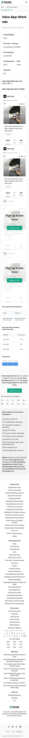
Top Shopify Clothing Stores (15, 598)
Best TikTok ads (14, 619)
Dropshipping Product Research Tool (14, 577)
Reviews (14, 566)
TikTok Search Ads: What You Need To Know (14, 655)
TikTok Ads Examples (14, 611)
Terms (13, 731)
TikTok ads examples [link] (12, 7)
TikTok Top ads (14, 617)
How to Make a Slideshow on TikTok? (14, 683)
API (14, 701)
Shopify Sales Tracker (14, 487)
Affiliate (14, 536)
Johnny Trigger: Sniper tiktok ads (9, 404)
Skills (14, 552)
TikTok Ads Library (14, 555)
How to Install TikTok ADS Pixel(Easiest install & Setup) (14, 686)
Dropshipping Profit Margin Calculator (14, 512)
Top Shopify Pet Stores (14, 592)
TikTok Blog (14, 614)
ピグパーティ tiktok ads (9, 400)
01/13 (14, 644)
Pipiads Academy (15, 625)
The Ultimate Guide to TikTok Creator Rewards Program (14, 665)
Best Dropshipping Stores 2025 (14, 574)
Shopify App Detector (14, 498)
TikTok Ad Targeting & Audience (14, 493)
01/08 (14, 647)
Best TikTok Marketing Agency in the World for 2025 (14, 674)
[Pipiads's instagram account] (20, 726)
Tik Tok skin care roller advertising (13, 433)
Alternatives (14, 563)
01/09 (8, 647)
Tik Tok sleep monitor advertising (12, 436)
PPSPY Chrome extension (14, 533)
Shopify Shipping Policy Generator (14, 528)
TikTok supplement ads (9, 447)
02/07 (8, 642)
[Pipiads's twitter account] (12, 726)
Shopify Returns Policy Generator (14, 525)
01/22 (20, 642)
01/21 (8, 644)
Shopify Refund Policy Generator (14, 518)
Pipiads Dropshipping (14, 579)
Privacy (8, 731)
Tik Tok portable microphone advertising (11, 426)
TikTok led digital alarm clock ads (12, 450)
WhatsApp (14, 698)
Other (24, 636)
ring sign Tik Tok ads (8, 430)
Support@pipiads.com (14, 695)
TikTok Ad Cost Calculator (14, 507)
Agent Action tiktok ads (3, 404)
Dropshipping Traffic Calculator (14, 501)
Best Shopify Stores (14, 590)
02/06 (14, 642)
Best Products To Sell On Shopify (14, 601)
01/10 (20, 644)
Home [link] (2, 7)
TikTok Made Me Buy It (14, 587)
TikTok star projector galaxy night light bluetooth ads (12, 443)
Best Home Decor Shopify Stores (14, 603)
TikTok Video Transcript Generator (14, 560)
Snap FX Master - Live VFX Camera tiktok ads (20, 400)
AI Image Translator (14, 568)
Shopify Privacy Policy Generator (14, 515)
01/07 (20, 647)
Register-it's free (14, 228)
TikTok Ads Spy (14, 546)
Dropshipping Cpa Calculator (14, 504)
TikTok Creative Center (14, 557)
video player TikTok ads (9, 419)
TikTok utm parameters (14, 490)
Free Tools (15, 531)
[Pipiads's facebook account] (9, 726)
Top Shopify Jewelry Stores (14, 595)
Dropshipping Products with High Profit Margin (14, 583)
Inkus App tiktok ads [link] (6, 10)
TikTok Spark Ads (14, 549)
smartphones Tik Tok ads (10, 439)
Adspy (14, 544)
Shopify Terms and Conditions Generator (14, 521)
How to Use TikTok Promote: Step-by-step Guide (14, 670)
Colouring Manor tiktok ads (3, 400)
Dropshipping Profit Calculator (14, 509)
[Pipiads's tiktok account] (16, 726)
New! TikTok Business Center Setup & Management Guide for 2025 (14, 660)
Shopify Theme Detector (14, 496)
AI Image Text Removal (14, 571)
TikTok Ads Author (14, 622)
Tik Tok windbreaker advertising (12, 422)
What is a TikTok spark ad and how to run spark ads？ (14, 679)
